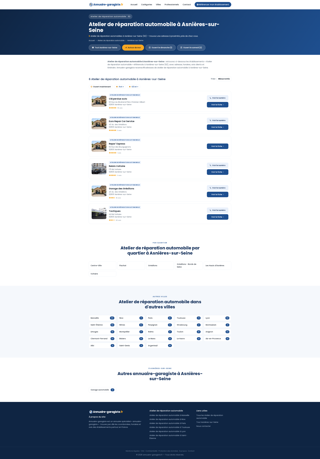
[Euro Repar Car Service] (99, 123)
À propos (183, 451)
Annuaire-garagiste (108, 4)
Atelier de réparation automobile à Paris (168, 423)
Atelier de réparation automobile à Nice (167, 419)
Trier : (214, 79)
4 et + (121, 86)
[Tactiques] (99, 213)
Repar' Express (117, 143)
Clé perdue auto (118, 98)
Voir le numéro (219, 98)
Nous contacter (203, 426)
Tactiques (114, 211)
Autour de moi (134, 47)
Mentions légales (133, 451)
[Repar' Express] (99, 146)
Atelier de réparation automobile (111, 40)
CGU (142, 451)
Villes (158, 4)
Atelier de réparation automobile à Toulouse (170, 427)
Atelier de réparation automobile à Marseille (169, 415)
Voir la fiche (216, 104)
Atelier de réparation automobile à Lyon (168, 431)
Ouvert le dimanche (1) (162, 47)
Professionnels (172, 4)
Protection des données (168, 451)
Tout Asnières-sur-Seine (106, 47)
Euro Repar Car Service (121, 121)
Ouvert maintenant (102, 86)
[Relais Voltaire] (99, 168)
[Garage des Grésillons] (99, 191)
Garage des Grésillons (121, 188)
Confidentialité (151, 451)
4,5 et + (135, 86)
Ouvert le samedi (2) (192, 47)
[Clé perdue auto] (99, 101)
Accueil (133, 4)
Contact (187, 4)
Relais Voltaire (117, 166)
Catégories (146, 4)
